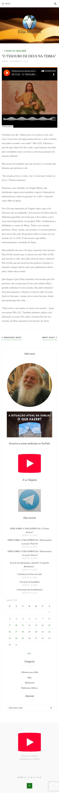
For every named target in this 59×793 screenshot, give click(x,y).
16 (10, 631)
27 (36, 638)
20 (36, 631)
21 (43, 631)
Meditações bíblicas (29, 688)
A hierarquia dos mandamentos (30, 589)
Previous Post (12, 337)
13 (36, 625)
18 (23, 631)
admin (5, 61)
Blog (29, 677)
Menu (7, 3)
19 (29, 631)
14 (43, 625)
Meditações (29, 682)
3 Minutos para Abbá (15, 51)
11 (23, 625)
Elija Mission (29, 32)
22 (49, 631)
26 (29, 638)
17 (16, 631)
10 (16, 625)
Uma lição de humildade (30, 582)
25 (23, 638)
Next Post (49, 337)
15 (49, 625)
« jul (28, 653)
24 (16, 638)
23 (10, 638)
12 (29, 625)
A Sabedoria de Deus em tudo (29, 574)
